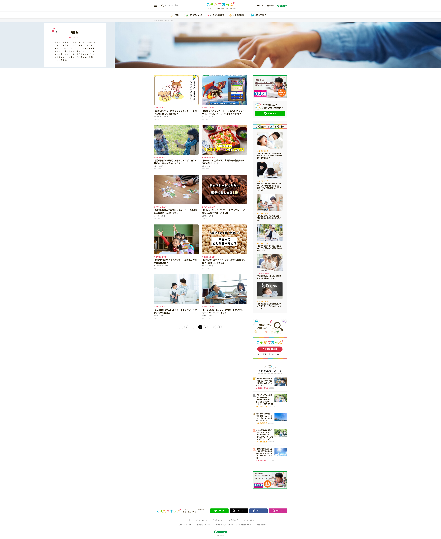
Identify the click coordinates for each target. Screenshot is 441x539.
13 (214, 327)
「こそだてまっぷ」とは (183, 525)
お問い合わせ (261, 525)
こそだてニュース (195, 15)
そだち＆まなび (218, 15)
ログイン (260, 5)
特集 (177, 15)
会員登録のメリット (203, 525)
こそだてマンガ (260, 15)
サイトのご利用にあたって (225, 525)
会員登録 (270, 5)
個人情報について (245, 525)
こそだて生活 (240, 15)
